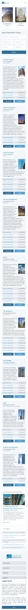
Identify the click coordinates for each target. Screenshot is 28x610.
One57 (5, 257)
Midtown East (6, 202)
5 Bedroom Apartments (8, 97)
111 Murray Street (8, 152)
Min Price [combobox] (5, 47)
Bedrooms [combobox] (18, 42)
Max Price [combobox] (18, 47)
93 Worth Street (7, 24)
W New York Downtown (10, 447)
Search (14, 52)
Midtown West (6, 260)
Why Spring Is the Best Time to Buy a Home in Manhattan (14, 532)
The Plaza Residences (10, 199)
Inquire (20, 101)
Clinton (4, 406)
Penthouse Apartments (8, 189)
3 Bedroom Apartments (8, 139)
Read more (6, 522)
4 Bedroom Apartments (8, 94)
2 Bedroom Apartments (8, 92)
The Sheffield (7, 360)
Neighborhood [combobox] (6, 42)
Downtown (6, 568)
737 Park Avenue (8, 60)
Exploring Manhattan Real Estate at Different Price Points (13, 544)
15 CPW (21, 24)
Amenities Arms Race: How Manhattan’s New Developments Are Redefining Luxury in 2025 (13, 508)
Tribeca (4, 155)
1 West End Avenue (9, 107)
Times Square (17, 406)
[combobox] (14, 37)
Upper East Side (6, 63)
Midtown (5, 573)
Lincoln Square (6, 110)
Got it (14, 607)
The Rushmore (7, 311)
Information (6, 563)
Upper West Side (13, 260)
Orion (4, 403)
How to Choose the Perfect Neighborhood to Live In (12, 547)
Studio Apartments (7, 232)
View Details (8, 101)
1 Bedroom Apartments (8, 137)
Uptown (5, 578)
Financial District (6, 450)
